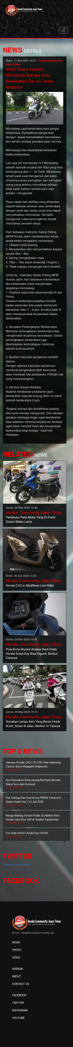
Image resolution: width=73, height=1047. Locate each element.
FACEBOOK (19, 995)
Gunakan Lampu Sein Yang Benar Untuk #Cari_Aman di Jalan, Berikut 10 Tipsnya (33, 723)
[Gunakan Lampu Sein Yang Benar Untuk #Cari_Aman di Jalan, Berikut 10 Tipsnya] (34, 686)
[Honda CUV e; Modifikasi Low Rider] (34, 550)
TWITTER (18, 1003)
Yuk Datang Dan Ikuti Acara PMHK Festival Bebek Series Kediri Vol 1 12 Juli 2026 (36, 801)
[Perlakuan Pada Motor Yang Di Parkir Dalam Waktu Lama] (34, 482)
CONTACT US (20, 984)
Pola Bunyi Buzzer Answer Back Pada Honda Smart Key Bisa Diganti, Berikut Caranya (31, 653)
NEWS (16, 942)
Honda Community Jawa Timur (34, 512)
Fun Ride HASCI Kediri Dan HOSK (27, 834)
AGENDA (17, 969)
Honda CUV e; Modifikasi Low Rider (30, 585)
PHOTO (16, 950)
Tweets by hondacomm (16, 864)
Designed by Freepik (24, 1023)
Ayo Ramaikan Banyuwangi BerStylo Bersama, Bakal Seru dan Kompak (34, 783)
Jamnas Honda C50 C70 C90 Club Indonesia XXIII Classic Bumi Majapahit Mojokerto (36, 766)
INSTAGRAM (20, 1010)
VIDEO (16, 957)
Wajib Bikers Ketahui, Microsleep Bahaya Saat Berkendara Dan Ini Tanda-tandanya (30, 78)
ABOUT (16, 976)
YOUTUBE (18, 1018)
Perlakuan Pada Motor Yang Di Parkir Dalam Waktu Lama (31, 519)
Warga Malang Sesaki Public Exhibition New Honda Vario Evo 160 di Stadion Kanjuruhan (33, 819)
